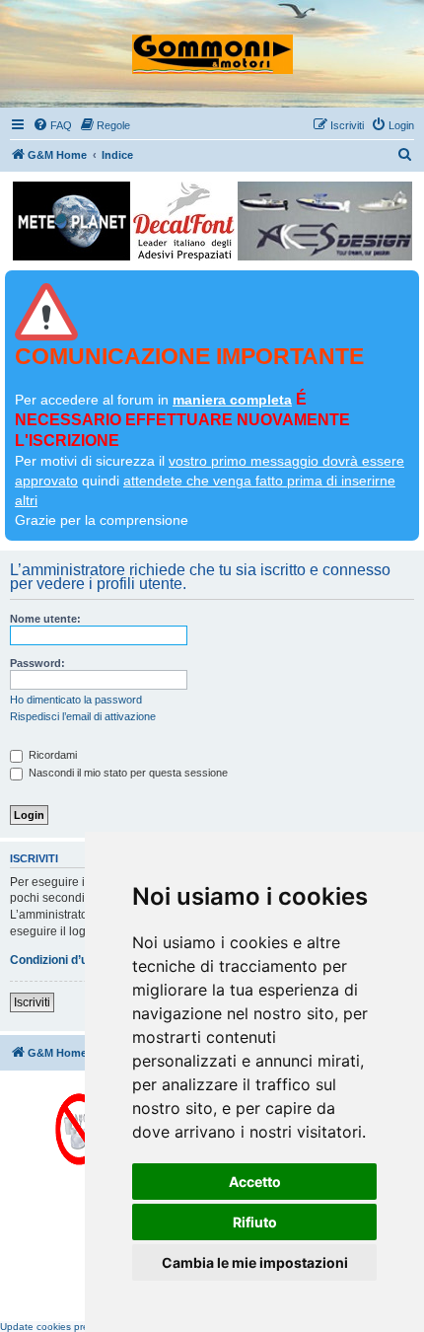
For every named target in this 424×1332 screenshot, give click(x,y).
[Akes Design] (325, 221)
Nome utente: (45, 619)
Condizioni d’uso (56, 960)
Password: (37, 663)
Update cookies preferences (64, 1326)
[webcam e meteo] (71, 221)
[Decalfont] (184, 221)
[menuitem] (52, 125)
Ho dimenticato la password (76, 699)
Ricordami (51, 755)
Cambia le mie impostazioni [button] (255, 1262)
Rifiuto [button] (255, 1222)
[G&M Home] (212, 45)
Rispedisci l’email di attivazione (83, 716)
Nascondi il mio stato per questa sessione (127, 772)
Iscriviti (32, 1002)
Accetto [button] (255, 1181)
